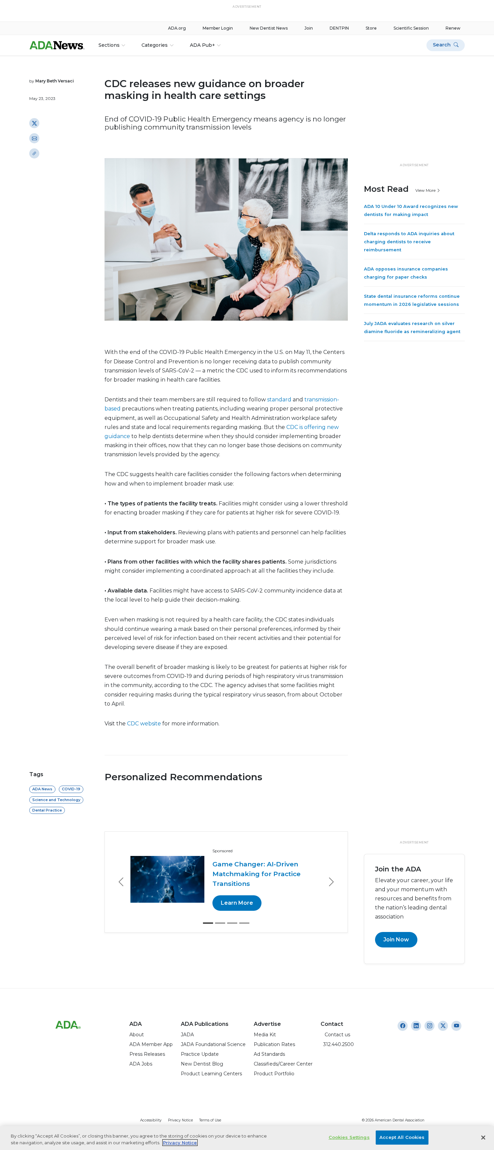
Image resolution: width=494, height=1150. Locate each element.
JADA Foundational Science (213, 1044)
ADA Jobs (140, 1064)
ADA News (42, 789)
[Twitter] (34, 123)
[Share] (34, 153)
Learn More (238, 893)
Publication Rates (274, 1044)
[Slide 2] (220, 913)
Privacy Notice (180, 1120)
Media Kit (265, 1035)
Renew (453, 28)
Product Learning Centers (211, 1074)
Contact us (335, 1035)
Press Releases (147, 1054)
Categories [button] (154, 45)
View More (426, 190)
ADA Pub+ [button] (202, 45)
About (136, 1035)
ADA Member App (151, 1044)
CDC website (144, 723)
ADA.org (177, 28)
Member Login (218, 28)
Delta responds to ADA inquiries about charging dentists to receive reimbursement (409, 241)
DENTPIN (339, 28)
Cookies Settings (349, 1137)
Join (308, 28)
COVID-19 (71, 789)
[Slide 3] (232, 913)
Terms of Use (210, 1120)
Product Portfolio (274, 1074)
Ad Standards (269, 1054)
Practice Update (200, 1054)
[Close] (483, 1137)
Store (371, 28)
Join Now (396, 940)
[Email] (34, 138)
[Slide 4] (244, 913)
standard (279, 399)
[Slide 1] (208, 913)
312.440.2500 (337, 1044)
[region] (247, 1138)
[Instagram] (403, 1026)
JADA (187, 1035)
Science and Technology (56, 799)
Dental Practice (47, 810)
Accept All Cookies (401, 1137)
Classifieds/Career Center (283, 1064)
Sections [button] (109, 45)
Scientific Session (411, 28)
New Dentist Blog (202, 1064)
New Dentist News (269, 28)
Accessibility (151, 1120)
